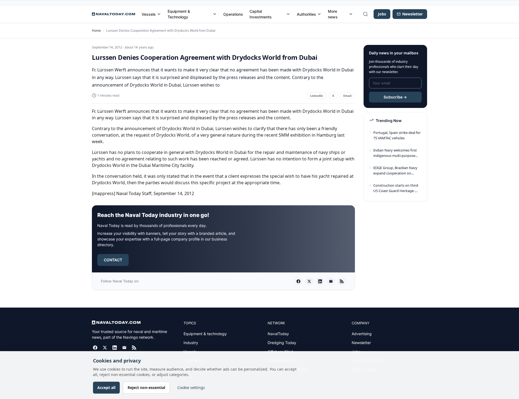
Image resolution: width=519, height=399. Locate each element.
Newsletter (361, 342)
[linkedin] (320, 281)
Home (96, 30)
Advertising (362, 333)
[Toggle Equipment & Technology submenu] (214, 14)
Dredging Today (282, 342)
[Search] (365, 14)
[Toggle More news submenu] (351, 14)
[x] (309, 281)
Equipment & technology (205, 333)
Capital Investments (260, 14)
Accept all (106, 387)
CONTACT (113, 260)
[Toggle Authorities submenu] (319, 14)
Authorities (306, 14)
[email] (331, 281)
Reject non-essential (146, 387)
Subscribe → (395, 97)
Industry (191, 342)
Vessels (149, 14)
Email (347, 96)
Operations (233, 14)
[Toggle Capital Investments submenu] (288, 14)
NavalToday (278, 333)
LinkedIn (316, 96)
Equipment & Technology (179, 14)
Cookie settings (191, 387)
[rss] (341, 281)
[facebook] (298, 281)
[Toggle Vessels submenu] (159, 14)
